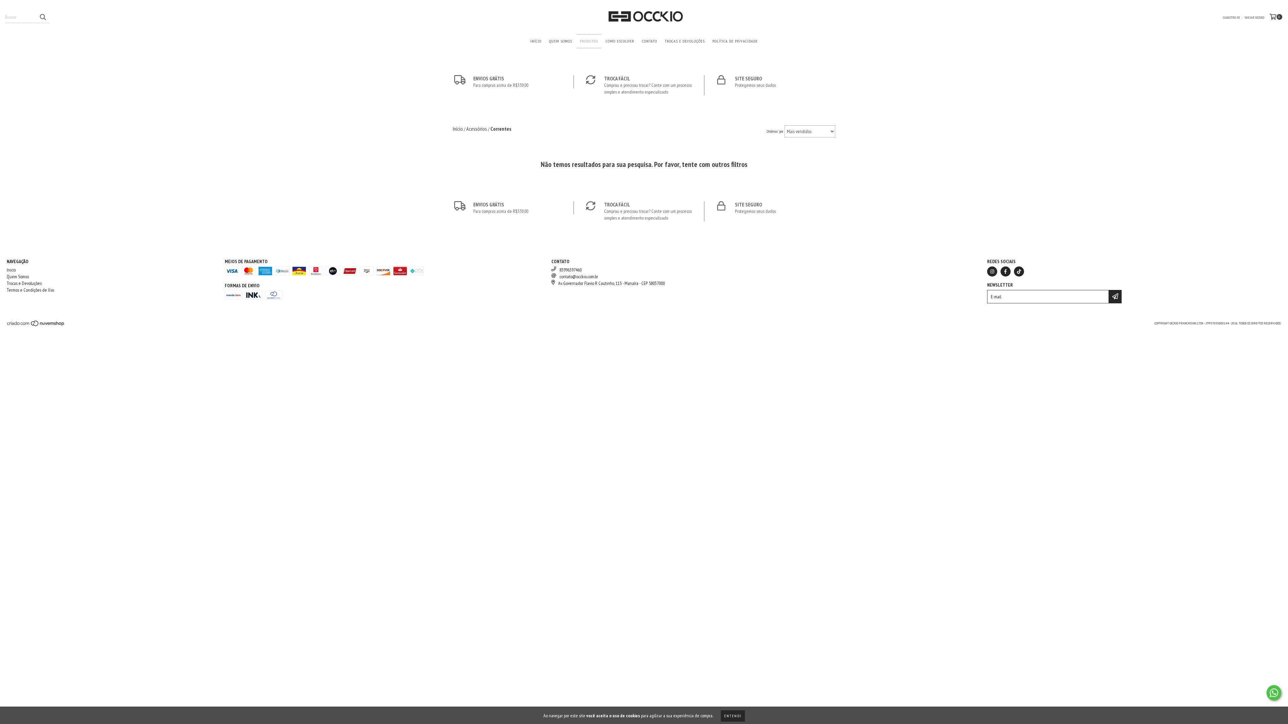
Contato (649, 41)
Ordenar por (775, 131)
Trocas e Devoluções (685, 41)
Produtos (589, 41)
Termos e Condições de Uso (30, 290)
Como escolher (620, 41)
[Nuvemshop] (36, 325)
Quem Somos (560, 41)
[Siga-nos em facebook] (1006, 271)
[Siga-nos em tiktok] (1019, 271)
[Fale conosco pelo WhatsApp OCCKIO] (1274, 693)
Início (535, 41)
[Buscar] (42, 17)
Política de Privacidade (735, 41)
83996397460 (570, 270)
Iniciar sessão (1254, 17)
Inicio (11, 270)
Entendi (733, 715)
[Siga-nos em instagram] (992, 271)
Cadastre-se (1231, 17)
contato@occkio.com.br (578, 277)
